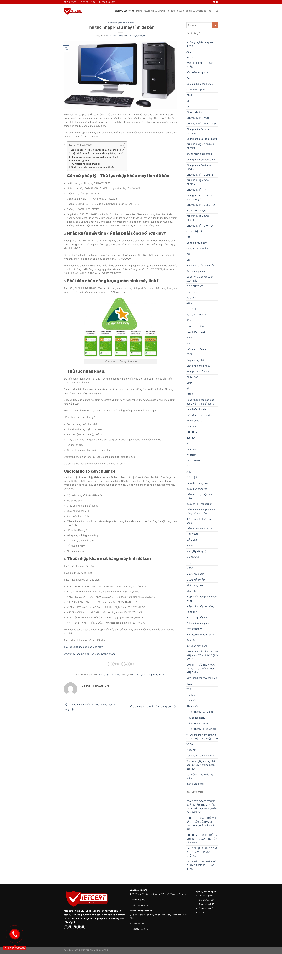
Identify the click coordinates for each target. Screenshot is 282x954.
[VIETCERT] (73, 11)
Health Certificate (196, 409)
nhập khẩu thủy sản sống (200, 606)
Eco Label (191, 291)
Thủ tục (130, 23)
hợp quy (190, 437)
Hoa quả (191, 426)
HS (188, 443)
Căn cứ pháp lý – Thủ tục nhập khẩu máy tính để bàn (97, 149)
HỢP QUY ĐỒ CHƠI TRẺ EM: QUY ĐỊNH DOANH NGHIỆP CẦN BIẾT (202, 838)
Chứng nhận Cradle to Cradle (198, 167)
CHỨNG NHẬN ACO (197, 117)
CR (188, 259)
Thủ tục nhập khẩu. (81, 160)
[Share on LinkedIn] (131, 664)
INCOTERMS (193, 460)
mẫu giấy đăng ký (196, 551)
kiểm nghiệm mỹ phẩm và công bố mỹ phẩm (200, 511)
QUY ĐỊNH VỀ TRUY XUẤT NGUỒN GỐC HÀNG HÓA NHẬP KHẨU (201, 668)
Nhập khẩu (192, 590)
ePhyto (190, 303)
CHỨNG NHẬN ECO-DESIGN (198, 182)
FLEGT (190, 337)
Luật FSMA (192, 534)
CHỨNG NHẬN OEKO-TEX (200, 204)
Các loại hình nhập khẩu (199, 83)
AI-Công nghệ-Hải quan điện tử (199, 44)
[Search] (217, 11)
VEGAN (190, 744)
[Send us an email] (214, 2)
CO (188, 237)
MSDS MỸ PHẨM (195, 579)
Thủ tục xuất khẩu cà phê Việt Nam (83, 646)
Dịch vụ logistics (124, 11)
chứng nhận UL (194, 231)
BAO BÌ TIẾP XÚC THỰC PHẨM (199, 65)
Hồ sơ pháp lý (194, 420)
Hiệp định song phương (199, 415)
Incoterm (191, 454)
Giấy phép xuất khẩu (197, 371)
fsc (188, 343)
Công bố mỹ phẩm (196, 242)
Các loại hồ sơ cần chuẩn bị (87, 164)
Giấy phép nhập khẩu (198, 365)
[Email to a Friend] (120, 664)
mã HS (190, 545)
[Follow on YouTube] (217, 2)
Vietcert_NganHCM (135, 36)
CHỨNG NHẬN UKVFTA (199, 225)
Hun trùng (191, 448)
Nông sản (191, 611)
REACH (190, 683)
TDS (188, 689)
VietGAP (191, 749)
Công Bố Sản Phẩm (197, 248)
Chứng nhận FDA (206, 904)
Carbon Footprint (195, 89)
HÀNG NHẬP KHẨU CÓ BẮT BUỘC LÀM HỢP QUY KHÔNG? (201, 852)
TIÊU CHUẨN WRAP (197, 723)
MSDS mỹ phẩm (195, 573)
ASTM (189, 57)
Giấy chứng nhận (195, 360)
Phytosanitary (194, 628)
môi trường (192, 556)
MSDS (139, 11)
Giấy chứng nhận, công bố (191, 11)
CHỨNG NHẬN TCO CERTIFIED (197, 218)
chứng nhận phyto (196, 210)
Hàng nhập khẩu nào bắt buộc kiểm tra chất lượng (200, 401)
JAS (188, 471)
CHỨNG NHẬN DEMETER (200, 174)
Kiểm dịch (191, 477)
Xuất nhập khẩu (195, 783)
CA (188, 78)
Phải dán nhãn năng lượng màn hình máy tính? (94, 157)
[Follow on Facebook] (211, 2)
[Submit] (215, 25)
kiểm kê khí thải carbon (199, 503)
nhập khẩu (152, 674)
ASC (188, 51)
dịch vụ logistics (139, 674)
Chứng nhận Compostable (200, 159)
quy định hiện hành (196, 645)
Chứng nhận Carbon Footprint (197, 131)
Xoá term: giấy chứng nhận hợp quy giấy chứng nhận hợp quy (201, 765)
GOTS (189, 394)
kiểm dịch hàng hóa (197, 483)
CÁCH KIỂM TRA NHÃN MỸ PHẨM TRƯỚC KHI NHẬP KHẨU (201, 865)
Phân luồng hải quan (197, 623)
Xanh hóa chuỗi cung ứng (200, 755)
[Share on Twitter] (115, 664)
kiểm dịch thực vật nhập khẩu (199, 496)
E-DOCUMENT (194, 286)
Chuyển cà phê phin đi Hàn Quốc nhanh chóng (90, 653)
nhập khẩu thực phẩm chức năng (201, 598)
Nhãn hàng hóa (194, 585)
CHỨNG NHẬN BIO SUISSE (201, 123)
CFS (188, 106)
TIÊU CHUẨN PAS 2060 (199, 711)
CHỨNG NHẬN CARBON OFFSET (200, 146)
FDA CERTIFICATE (196, 325)
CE (188, 100)
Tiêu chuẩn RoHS (195, 717)
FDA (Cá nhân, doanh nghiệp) (159, 11)
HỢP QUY (191, 432)
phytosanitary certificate (200, 634)
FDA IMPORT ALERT (197, 331)
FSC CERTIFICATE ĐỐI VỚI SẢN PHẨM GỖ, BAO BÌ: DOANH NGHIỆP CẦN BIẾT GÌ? (201, 824)
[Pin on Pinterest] (126, 664)
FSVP (189, 354)
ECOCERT (192, 297)
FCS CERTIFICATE (196, 314)
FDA (188, 320)
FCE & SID (192, 309)
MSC (189, 562)
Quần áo (191, 640)
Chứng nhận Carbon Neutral (202, 138)
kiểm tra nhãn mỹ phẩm (199, 528)
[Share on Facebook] (110, 664)
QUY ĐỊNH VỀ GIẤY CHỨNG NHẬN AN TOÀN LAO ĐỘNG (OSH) (202, 655)
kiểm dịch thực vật (196, 488)
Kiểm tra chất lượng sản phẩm (199, 521)
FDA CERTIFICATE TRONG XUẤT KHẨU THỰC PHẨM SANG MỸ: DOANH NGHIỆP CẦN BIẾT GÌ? (201, 807)
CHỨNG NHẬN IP (196, 189)
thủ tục (161, 674)
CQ (210, 11)
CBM (189, 95)
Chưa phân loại (194, 112)
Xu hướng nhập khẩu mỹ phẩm (199, 776)
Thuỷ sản (191, 700)
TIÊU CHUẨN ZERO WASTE (201, 729)
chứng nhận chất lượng (199, 153)
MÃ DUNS (192, 539)
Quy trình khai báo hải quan (201, 677)
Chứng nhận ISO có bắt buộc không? (199, 197)
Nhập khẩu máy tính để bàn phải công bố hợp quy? (97, 153)
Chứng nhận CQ (206, 908)
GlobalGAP (192, 377)
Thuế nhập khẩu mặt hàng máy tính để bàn (92, 167)
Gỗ (188, 388)
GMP (189, 382)
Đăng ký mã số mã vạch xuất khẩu (199, 278)
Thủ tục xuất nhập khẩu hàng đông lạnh (150, 706)
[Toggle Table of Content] (120, 145)
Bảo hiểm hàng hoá (197, 72)
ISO (188, 466)
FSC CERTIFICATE (196, 348)
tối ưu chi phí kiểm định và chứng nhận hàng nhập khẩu (202, 736)
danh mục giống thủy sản (200, 265)
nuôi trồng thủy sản (197, 617)
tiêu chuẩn (192, 706)
